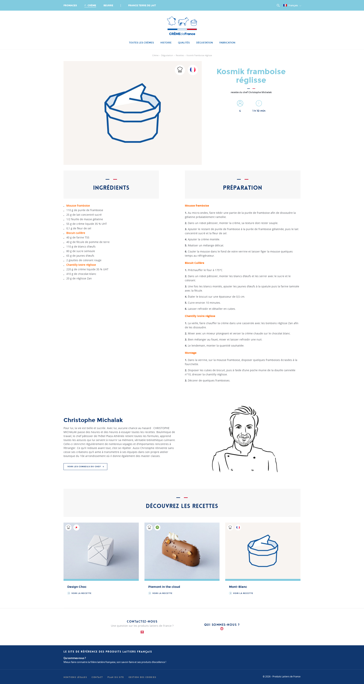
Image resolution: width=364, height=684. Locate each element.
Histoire (166, 42)
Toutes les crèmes (141, 42)
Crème (91, 5)
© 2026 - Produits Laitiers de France (281, 676)
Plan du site (115, 677)
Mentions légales (75, 677)
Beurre (108, 5)
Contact (97, 677)
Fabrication (227, 42)
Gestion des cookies (142, 677)
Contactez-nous (142, 621)
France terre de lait (142, 5)
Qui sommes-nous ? (222, 625)
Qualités (184, 42)
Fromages (70, 5)
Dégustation (204, 42)
